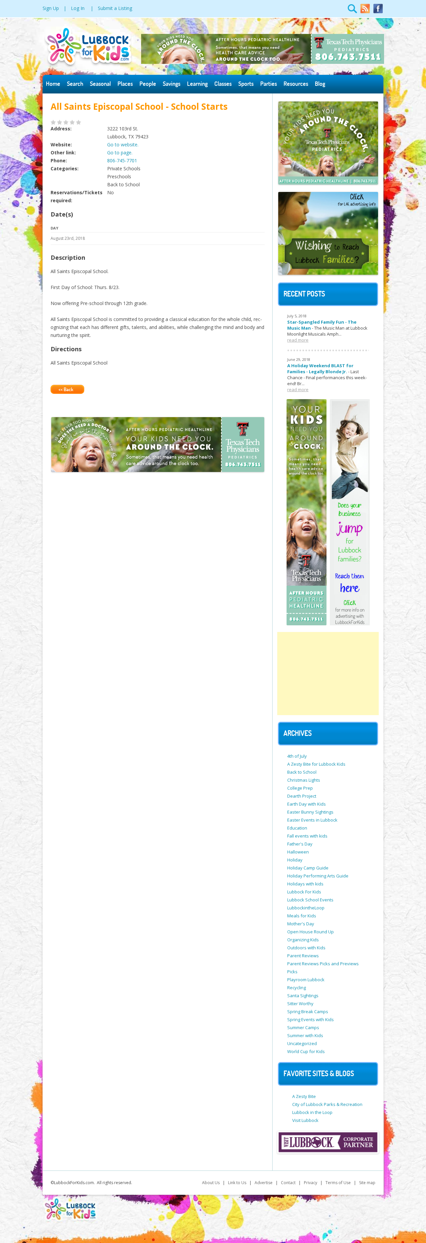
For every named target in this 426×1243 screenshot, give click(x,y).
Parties (268, 83)
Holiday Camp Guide (307, 868)
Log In (78, 8)
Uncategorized (302, 1043)
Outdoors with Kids (306, 948)
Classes (223, 83)
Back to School (302, 772)
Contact (288, 1182)
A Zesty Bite (304, 1096)
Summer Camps (303, 1027)
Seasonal (100, 83)
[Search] (352, 12)
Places (125, 83)
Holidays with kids (305, 884)
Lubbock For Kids (304, 892)
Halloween (298, 852)
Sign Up (51, 8)
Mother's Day (300, 924)
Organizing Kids (303, 940)
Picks (292, 972)
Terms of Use (338, 1182)
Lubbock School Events (310, 900)
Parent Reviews (303, 956)
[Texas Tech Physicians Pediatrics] (262, 62)
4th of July (297, 756)
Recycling (296, 988)
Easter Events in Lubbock (312, 820)
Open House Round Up (310, 932)
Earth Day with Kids (306, 804)
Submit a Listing (115, 8)
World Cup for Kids (306, 1051)
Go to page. (119, 152)
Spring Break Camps (307, 1011)
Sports (246, 83)
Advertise (264, 1182)
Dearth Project (301, 796)
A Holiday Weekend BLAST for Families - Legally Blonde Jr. (320, 369)
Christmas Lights (303, 780)
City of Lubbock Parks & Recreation (327, 1104)
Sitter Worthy (300, 1004)
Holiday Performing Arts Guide (317, 876)
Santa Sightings (303, 996)
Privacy (310, 1182)
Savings (171, 83)
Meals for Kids (301, 916)
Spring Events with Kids (310, 1019)
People (147, 83)
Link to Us (237, 1182)
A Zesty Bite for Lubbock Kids (316, 764)
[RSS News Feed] (365, 12)
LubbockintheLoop (305, 908)
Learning (197, 83)
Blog (320, 83)
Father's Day (300, 844)
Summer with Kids (305, 1035)
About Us (211, 1182)
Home (53, 83)
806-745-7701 (122, 160)
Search (75, 83)
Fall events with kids (307, 836)
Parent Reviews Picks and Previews (323, 964)
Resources (296, 83)
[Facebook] (378, 12)
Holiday (295, 860)
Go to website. (122, 144)
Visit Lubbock (305, 1120)
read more (298, 340)
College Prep (300, 788)
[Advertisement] (328, 673)
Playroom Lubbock (305, 980)
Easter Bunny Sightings (310, 812)
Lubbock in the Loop (312, 1112)
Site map (367, 1182)
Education (297, 828)
